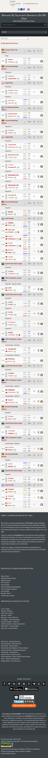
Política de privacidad (7, 751)
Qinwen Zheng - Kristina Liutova (10, 654)
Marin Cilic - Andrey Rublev (9, 628)
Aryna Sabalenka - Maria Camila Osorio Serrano (15, 656)
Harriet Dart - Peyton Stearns (9, 646)
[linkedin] (14, 684)
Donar (3, 753)
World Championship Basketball (11, 587)
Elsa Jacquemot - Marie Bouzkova (11, 643)
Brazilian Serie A (6, 593)
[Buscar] (45, 25)
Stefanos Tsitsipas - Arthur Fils (10, 622)
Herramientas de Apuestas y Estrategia (13, 749)
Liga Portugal (5, 591)
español (18, 3)
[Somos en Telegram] (19, 9)
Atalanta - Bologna (6, 611)
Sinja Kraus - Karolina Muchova (10, 641)
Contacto (28, 751)
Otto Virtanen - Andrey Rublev (10, 626)
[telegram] (34, 684)
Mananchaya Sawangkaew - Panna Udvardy (14, 648)
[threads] (39, 684)
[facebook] (4, 684)
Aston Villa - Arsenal (7, 613)
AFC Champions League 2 (9, 589)
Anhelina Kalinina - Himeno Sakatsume (13, 624)
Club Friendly (9, 218)
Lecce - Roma (5, 609)
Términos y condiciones (33, 749)
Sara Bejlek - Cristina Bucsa (9, 652)
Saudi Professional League (13, 263)
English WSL (9, 83)
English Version (10, 753)
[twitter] (9, 684)
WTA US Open (5, 585)
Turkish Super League (8, 595)
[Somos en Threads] (21, 9)
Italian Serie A (5, 576)
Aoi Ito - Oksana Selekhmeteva (10, 659)
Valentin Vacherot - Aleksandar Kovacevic (13, 650)
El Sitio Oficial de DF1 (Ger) (9, 43)
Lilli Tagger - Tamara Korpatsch (10, 619)
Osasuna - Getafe (6, 615)
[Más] (18, 232)
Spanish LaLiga (6, 580)
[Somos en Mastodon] (24, 9)
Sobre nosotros (19, 751)
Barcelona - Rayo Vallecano (9, 617)
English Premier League (8, 578)
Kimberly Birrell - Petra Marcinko (11, 661)
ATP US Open (5, 582)
